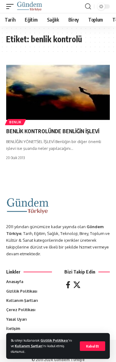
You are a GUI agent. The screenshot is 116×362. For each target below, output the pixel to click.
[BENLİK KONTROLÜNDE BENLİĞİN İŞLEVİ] (58, 92)
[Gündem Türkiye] (29, 6)
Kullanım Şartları (28, 346)
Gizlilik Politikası (54, 340)
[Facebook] (68, 285)
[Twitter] (77, 285)
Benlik (15, 122)
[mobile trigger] (11, 6)
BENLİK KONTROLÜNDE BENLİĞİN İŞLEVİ (52, 131)
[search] (88, 6)
